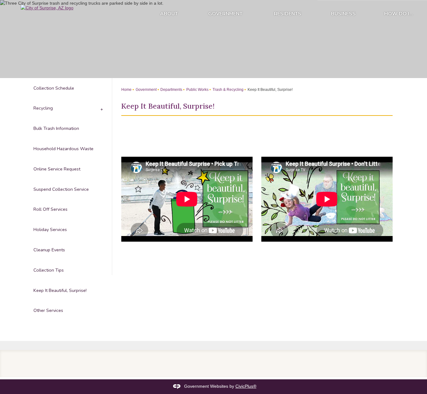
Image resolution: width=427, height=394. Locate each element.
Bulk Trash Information (56, 128)
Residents (287, 13)
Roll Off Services (50, 209)
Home (126, 89)
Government (225, 13)
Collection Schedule (53, 88)
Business (343, 13)
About (169, 13)
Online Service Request (56, 169)
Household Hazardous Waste (63, 148)
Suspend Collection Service (61, 189)
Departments (170, 89)
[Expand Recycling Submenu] (101, 108)
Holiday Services (50, 229)
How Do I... (398, 13)
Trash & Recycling (228, 89)
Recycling (43, 108)
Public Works (196, 89)
